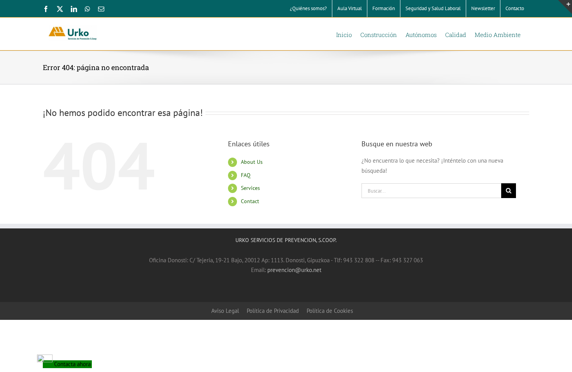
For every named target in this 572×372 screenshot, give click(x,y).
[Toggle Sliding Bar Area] (565, 7)
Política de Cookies (330, 310)
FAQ (246, 175)
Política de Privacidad (273, 310)
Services (250, 187)
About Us (252, 161)
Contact (250, 201)
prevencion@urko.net (294, 270)
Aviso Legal (225, 310)
